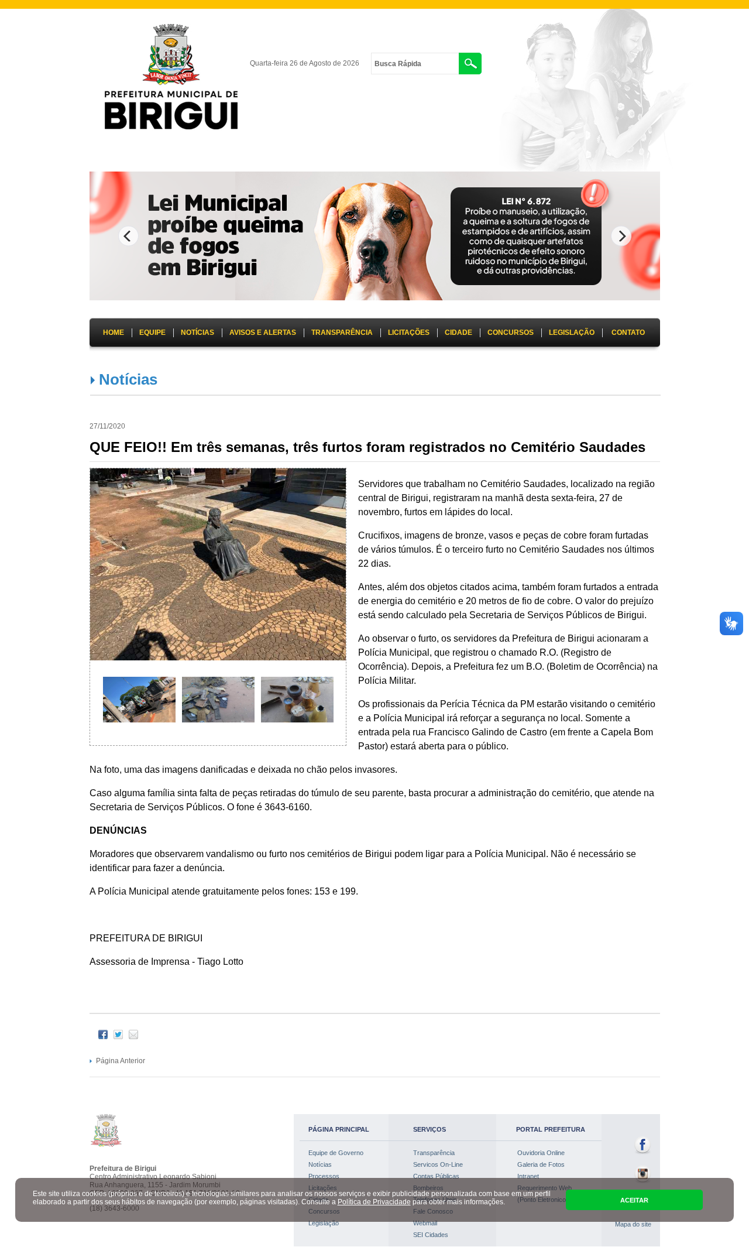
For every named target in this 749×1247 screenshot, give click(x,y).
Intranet (528, 1176)
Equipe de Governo (335, 1152)
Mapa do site (633, 1224)
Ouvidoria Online (541, 1152)
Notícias (128, 379)
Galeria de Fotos (541, 1164)
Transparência (434, 1152)
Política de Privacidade (374, 1202)
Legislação (323, 1223)
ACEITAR (634, 1200)
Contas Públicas (436, 1176)
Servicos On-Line (438, 1164)
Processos (323, 1176)
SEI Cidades (430, 1234)
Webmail (425, 1223)
